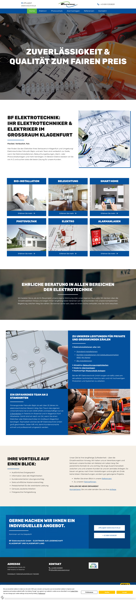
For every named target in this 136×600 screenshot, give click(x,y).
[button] (26, 213)
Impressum (11, 574)
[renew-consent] (2, 597)
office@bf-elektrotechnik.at (60, 570)
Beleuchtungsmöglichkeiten (95, 365)
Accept (124, 592)
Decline (107, 592)
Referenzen (89, 11)
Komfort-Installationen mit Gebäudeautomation (97, 355)
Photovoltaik (57, 11)
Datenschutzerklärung (24, 574)
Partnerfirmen (90, 482)
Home (32, 11)
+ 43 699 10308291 (106, 4)
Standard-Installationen (87, 352)
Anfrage (113, 489)
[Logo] (68, 4)
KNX (79, 358)
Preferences (89, 592)
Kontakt (102, 11)
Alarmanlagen (73, 11)
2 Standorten (15, 414)
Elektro (42, 11)
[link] (43, 11)
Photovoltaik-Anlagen (95, 371)
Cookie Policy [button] (74, 591)
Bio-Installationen (84, 361)
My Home (85, 358)
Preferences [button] (41, 593)
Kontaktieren (75, 489)
